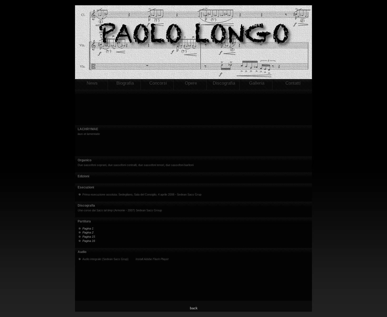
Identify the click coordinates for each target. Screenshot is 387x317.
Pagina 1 (87, 228)
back (193, 308)
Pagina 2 (87, 232)
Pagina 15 (88, 236)
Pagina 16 (88, 240)
